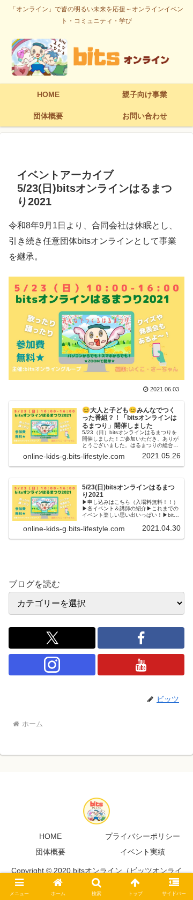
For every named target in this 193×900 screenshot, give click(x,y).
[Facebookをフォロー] (141, 638)
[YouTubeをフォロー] (141, 664)
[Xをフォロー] (52, 638)
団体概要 (50, 851)
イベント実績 (142, 851)
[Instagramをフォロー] (52, 664)
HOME (50, 836)
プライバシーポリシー (142, 836)
